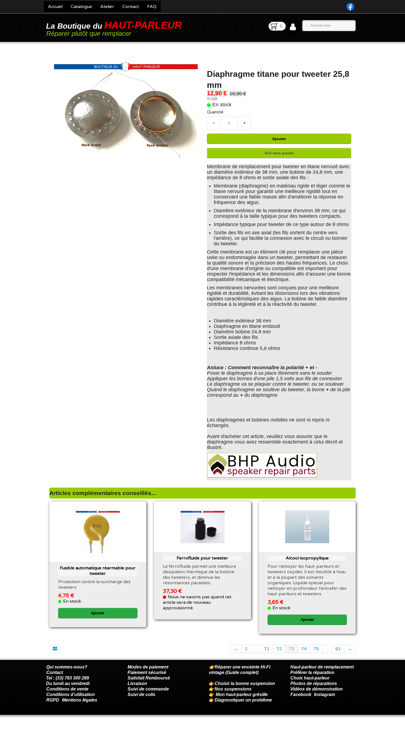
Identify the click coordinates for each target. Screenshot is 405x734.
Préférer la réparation (312, 672)
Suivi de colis (141, 694)
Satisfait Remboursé (149, 678)
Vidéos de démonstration (316, 689)
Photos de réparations (313, 683)
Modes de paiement (148, 667)
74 (304, 649)
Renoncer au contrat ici (70, 728)
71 (266, 649)
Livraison (137, 683)
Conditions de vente (67, 689)
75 (316, 649)
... (256, 649)
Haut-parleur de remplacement (322, 667)
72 (279, 649)
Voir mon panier (279, 153)
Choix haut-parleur (310, 678)
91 (338, 649)
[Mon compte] (293, 27)
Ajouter (279, 139)
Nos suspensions (233, 689)
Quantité (215, 112)
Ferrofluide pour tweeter (202, 558)
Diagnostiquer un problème (243, 700)
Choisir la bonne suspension (245, 683)
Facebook (300, 694)
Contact (130, 6)
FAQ (151, 6)
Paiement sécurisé (147, 672)
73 (291, 649)
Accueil (55, 6)
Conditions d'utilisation (70, 694)
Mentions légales (79, 700)
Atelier (107, 6)
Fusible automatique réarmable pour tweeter (98, 570)
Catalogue (81, 6)
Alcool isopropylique (307, 558)
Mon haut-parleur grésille (242, 694)
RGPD (52, 700)
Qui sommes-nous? (66, 667)
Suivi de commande (148, 689)
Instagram (324, 694)
